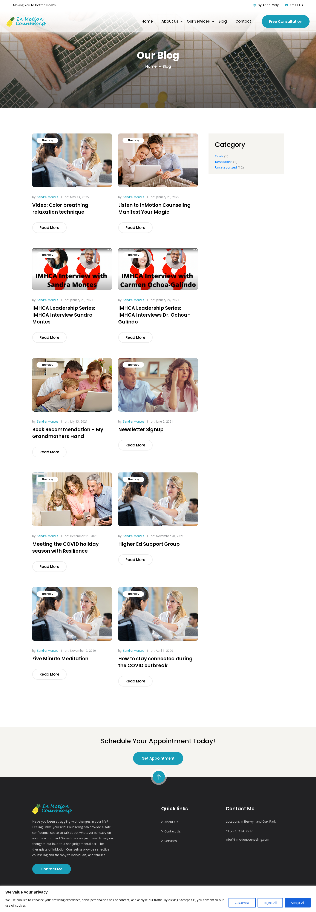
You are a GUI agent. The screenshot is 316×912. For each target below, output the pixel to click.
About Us (169, 21)
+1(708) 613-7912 (239, 830)
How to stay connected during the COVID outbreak (155, 662)
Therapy (47, 140)
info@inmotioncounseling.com (247, 839)
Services (170, 840)
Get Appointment (158, 758)
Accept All (297, 903)
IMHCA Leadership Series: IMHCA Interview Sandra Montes (63, 315)
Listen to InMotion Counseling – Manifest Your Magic (156, 208)
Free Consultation (285, 21)
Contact (243, 21)
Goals (219, 156)
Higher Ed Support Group (149, 544)
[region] (158, 899)
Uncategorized (226, 167)
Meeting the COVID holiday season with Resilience (65, 547)
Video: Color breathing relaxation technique (60, 208)
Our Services (198, 21)
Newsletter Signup (141, 429)
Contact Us (172, 831)
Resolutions (223, 161)
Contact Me (52, 869)
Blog (222, 21)
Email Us (296, 5)
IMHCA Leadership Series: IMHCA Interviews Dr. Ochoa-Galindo (154, 315)
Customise (242, 903)
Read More (49, 227)
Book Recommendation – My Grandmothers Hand (67, 433)
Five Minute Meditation (60, 658)
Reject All (270, 903)
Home (147, 21)
